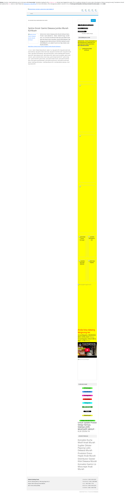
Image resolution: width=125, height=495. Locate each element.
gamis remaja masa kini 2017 (56, 57)
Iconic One (81, 491)
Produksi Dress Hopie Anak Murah (87, 454)
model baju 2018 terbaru (37, 62)
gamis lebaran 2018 (48, 55)
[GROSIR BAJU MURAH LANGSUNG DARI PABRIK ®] (41, 9)
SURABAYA (84, 487)
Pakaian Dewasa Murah (41, 50)
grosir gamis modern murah (52, 58)
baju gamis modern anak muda (42, 51)
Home (31, 13)
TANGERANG (85, 481)
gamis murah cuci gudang (58, 55)
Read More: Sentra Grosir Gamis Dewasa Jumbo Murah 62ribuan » (44, 46)
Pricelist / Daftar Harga (87, 33)
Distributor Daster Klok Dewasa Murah (87, 460)
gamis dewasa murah (38, 55)
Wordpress (96, 491)
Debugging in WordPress (30, 4)
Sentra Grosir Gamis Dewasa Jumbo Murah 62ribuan (48, 29)
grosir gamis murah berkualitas (38, 60)
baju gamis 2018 (56, 50)
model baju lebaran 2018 (48, 62)
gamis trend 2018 (35, 58)
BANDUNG (85, 485)
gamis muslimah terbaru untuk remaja (41, 57)
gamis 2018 (30, 55)
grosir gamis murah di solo (51, 60)
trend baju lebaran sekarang (60, 62)
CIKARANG (85, 479)
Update (48, 50)
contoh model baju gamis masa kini (62, 53)
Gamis (34, 50)
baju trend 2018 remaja (49, 53)
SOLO (83, 483)
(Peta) (92, 337)
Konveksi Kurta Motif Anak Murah (86, 441)
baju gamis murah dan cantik (56, 51)
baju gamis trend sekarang (37, 53)
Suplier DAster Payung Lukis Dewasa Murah (85, 448)
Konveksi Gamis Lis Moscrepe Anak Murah (87, 466)
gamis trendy (42, 58)
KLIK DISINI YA (84, 431)
